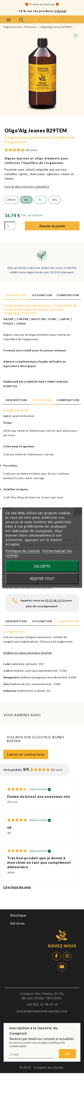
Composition (68, 295)
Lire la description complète (26, 186)
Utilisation (42, 295)
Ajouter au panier (52, 226)
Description (16, 295)
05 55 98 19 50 (55, 600)
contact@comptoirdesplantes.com (42, 1011)
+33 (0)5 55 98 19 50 (42, 1004)
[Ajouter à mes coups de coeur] (75, 36)
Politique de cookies (22, 550)
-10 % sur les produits (42, 11)
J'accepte (42, 566)
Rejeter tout (42, 578)
